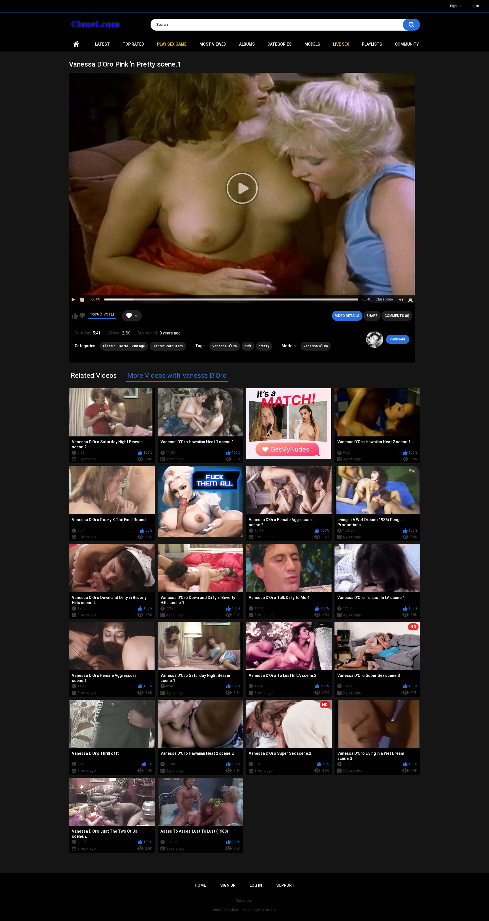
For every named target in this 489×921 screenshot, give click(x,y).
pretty (264, 346)
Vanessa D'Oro (224, 346)
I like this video (75, 316)
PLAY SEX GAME (171, 44)
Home (76, 44)
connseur (397, 339)
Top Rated (133, 44)
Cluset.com (238, 910)
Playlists (372, 44)
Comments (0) (397, 316)
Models (312, 44)
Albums (247, 44)
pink (247, 346)
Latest (102, 44)
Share (372, 316)
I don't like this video (82, 316)
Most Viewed (213, 44)
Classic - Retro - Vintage (124, 346)
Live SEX (341, 44)
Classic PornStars (168, 346)
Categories (279, 44)
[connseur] (374, 339)
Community (407, 44)
